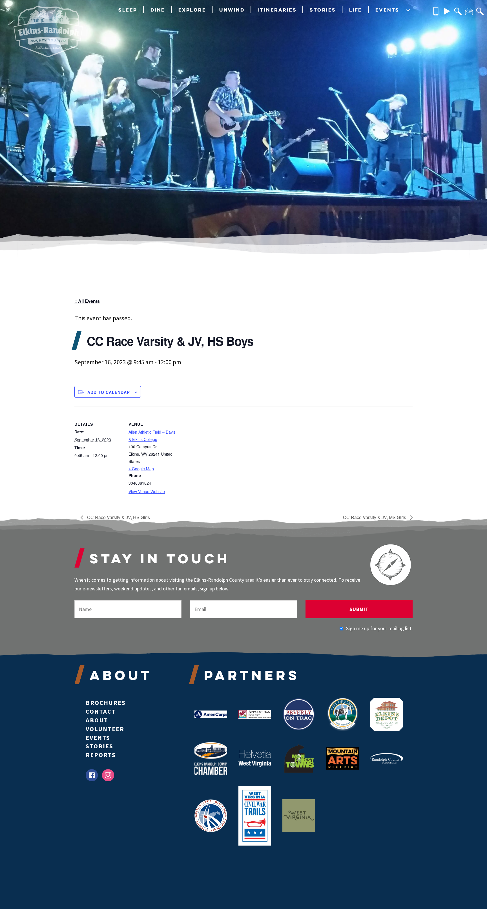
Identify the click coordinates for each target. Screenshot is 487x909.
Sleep (127, 9)
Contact (101, 711)
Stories (323, 9)
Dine (157, 9)
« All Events (87, 301)
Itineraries (277, 9)
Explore (192, 9)
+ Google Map (141, 468)
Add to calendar (108, 392)
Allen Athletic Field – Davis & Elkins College (152, 435)
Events (387, 9)
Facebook (92, 775)
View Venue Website (147, 491)
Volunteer (105, 729)
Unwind (232, 9)
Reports (101, 755)
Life (355, 9)
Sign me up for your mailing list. (379, 628)
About (97, 720)
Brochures (106, 703)
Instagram (108, 775)
